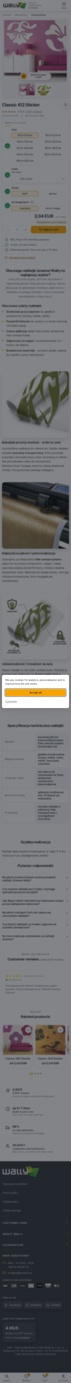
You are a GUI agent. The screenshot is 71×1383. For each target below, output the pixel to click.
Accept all (36, 692)
